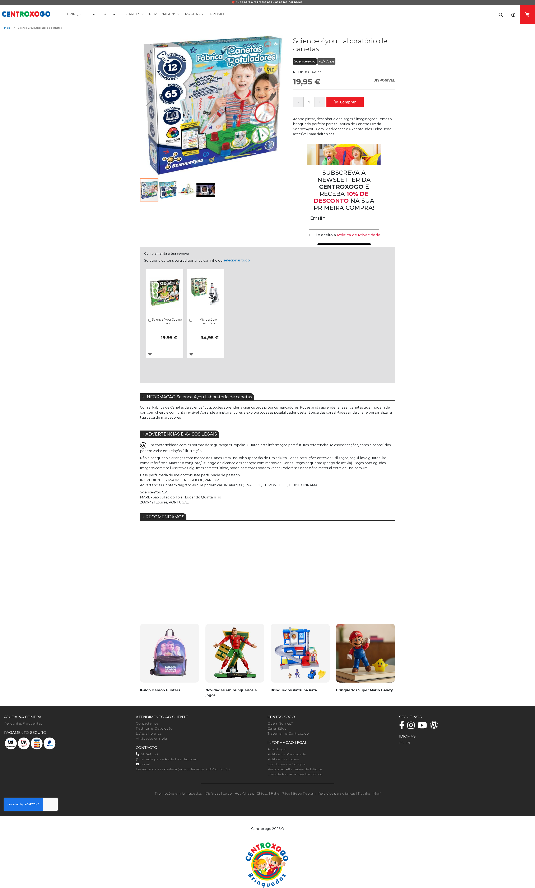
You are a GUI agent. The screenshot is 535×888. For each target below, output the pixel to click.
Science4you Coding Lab (167, 321)
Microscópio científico (208, 321)
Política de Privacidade (287, 754)
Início (7, 27)
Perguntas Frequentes (23, 723)
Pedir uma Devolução (154, 728)
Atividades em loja (151, 738)
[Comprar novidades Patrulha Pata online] (300, 655)
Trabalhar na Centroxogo (288, 733)
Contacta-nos (147, 723)
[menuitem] (80, 14)
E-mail (144, 764)
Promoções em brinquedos (178, 793)
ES (401, 743)
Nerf (376, 793)
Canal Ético (277, 728)
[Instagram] (412, 727)
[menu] (267, 14)
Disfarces (212, 793)
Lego (227, 793)
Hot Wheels (244, 793)
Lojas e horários (149, 733)
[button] (148, 105)
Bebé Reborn (304, 793)
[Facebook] (402, 727)
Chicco (262, 793)
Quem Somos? (280, 723)
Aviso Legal (277, 749)
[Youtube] (423, 727)
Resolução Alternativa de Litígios (295, 769)
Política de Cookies (283, 759)
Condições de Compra (287, 764)
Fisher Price (280, 793)
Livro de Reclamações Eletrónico (295, 774)
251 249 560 (148, 754)
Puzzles (364, 793)
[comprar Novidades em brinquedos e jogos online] (235, 655)
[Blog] (435, 727)
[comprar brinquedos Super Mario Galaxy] (365, 655)
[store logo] (26, 14)
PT (408, 743)
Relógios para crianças (336, 793)
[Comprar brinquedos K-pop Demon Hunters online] (169, 655)
